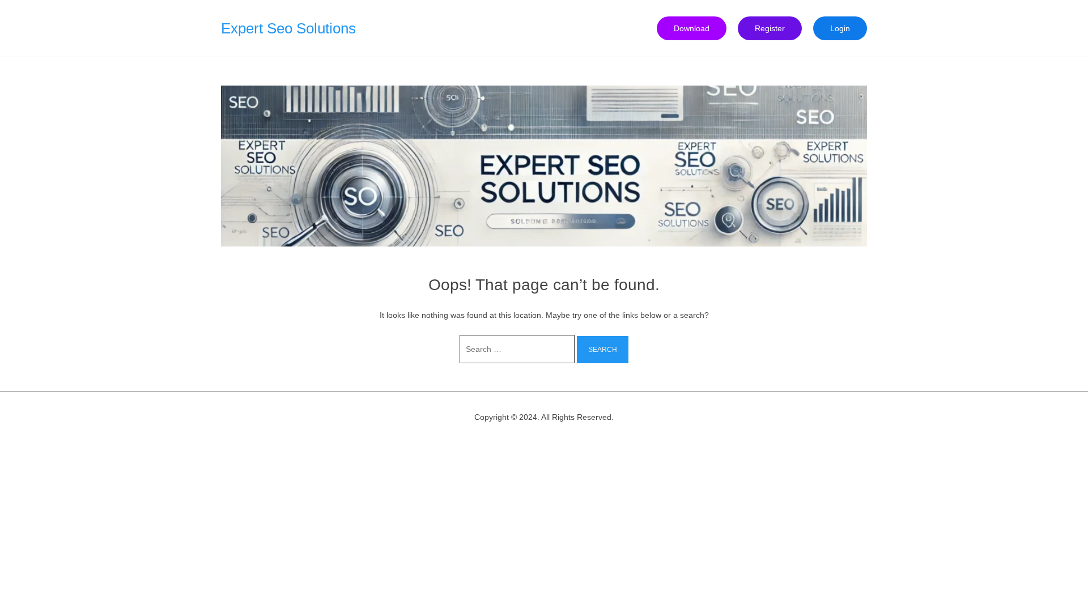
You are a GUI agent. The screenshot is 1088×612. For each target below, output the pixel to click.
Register (770, 28)
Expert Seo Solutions (288, 28)
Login (840, 28)
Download (691, 28)
